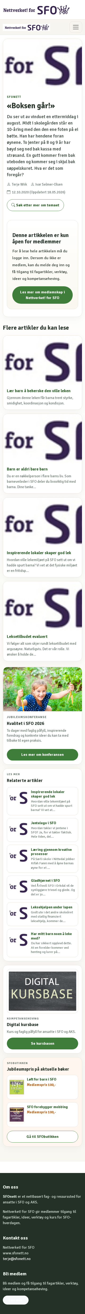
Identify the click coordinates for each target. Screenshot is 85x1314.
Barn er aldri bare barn (27, 469)
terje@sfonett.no (17, 1258)
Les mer (16, 1300)
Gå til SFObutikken (42, 1136)
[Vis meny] (75, 27)
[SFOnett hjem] (37, 9)
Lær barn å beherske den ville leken (39, 390)
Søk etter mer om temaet (37, 205)
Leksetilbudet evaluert (27, 636)
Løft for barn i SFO (41, 1079)
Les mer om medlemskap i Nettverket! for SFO (42, 295)
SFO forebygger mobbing (47, 1107)
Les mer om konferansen (42, 754)
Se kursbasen (42, 1043)
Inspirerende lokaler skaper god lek (39, 552)
